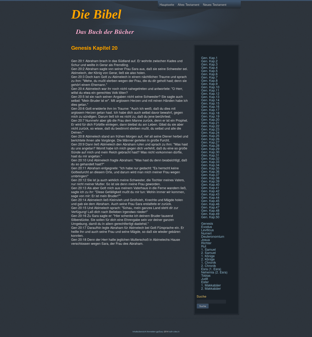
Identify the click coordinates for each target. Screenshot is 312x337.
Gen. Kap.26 (210, 138)
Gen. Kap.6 (209, 73)
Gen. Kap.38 (210, 177)
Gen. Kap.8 (209, 80)
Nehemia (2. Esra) (214, 272)
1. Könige (208, 255)
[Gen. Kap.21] (197, 53)
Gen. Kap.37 (210, 174)
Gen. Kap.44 (210, 197)
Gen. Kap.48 (210, 210)
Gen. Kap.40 (210, 184)
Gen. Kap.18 (210, 112)
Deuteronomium (212, 236)
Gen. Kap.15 (210, 103)
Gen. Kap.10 (210, 86)
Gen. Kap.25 (210, 135)
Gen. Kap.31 (210, 155)
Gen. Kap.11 (210, 90)
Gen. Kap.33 (210, 161)
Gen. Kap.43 (210, 194)
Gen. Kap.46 (210, 203)
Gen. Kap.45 (210, 200)
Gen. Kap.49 (210, 213)
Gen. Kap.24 (210, 132)
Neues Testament (214, 4)
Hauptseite (167, 4)
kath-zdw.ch (174, 331)
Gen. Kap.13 (210, 96)
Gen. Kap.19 (210, 116)
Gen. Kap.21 (210, 122)
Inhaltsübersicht (139, 331)
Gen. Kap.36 (210, 171)
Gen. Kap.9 (209, 83)
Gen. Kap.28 (210, 145)
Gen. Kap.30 (210, 151)
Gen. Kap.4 (209, 67)
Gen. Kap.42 (210, 190)
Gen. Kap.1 (209, 57)
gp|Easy (159, 331)
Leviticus (207, 229)
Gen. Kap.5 (209, 70)
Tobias (206, 275)
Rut (203, 246)
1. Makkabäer (211, 285)
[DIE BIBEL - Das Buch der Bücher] (72, 22)
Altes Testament (188, 4)
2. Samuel (208, 252)
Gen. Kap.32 (210, 158)
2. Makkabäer (211, 288)
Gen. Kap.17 (210, 109)
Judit (204, 278)
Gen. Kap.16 (210, 106)
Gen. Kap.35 (210, 168)
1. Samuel (208, 249)
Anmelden (151, 331)
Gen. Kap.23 (210, 129)
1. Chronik (208, 262)
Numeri (206, 233)
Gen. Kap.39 (210, 181)
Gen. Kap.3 (209, 64)
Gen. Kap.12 (210, 93)
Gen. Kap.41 (210, 187)
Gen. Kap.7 (209, 77)
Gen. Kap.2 (209, 60)
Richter (206, 242)
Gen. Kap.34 (210, 164)
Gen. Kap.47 (210, 207)
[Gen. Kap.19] (197, 49)
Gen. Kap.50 (210, 216)
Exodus (206, 226)
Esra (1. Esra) (211, 268)
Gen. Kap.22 (210, 125)
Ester (205, 281)
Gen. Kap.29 (210, 148)
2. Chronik (208, 265)
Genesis (207, 223)
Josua (205, 239)
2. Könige (208, 259)
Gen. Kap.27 (210, 142)
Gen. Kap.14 (210, 99)
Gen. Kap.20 (210, 119)
